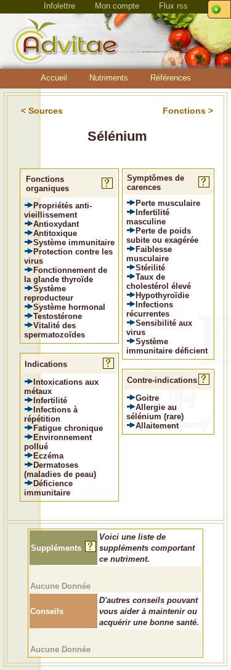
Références (170, 77)
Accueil (54, 77)
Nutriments (108, 77)
